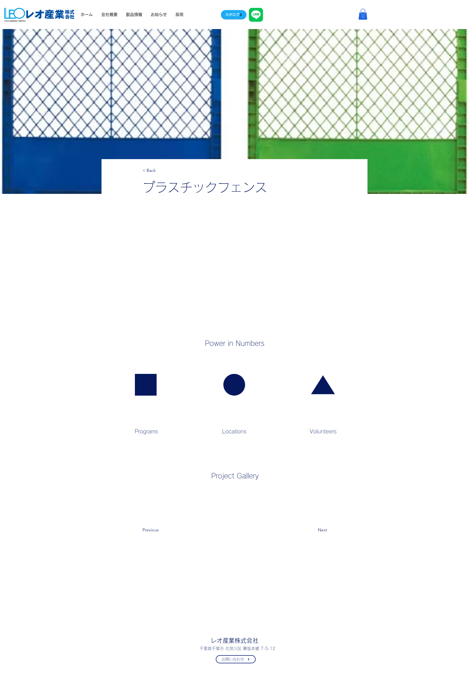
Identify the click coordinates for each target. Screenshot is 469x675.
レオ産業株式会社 (234, 641)
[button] (362, 14)
